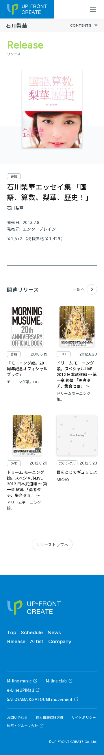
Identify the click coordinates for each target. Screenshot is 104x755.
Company (59, 641)
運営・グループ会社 (22, 725)
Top (11, 632)
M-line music (19, 681)
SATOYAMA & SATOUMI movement (40, 699)
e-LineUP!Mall (20, 690)
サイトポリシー (84, 717)
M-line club (56, 681)
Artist (37, 641)
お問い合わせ (17, 717)
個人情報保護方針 (50, 717)
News (54, 632)
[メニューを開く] (93, 9)
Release (16, 641)
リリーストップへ (52, 544)
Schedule (32, 632)
